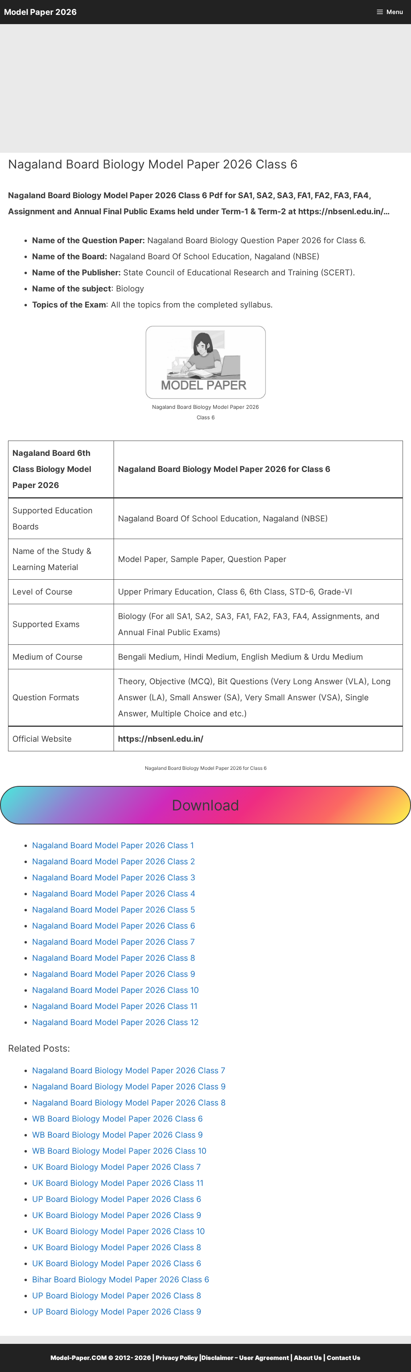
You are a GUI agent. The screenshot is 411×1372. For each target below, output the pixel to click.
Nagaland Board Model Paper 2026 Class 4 (113, 893)
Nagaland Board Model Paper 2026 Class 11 (114, 1006)
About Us (308, 1358)
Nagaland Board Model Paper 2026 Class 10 (115, 990)
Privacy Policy (177, 1358)
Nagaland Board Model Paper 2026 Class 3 (113, 877)
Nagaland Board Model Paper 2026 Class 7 (113, 942)
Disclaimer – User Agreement (245, 1358)
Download (205, 805)
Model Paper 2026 (40, 12)
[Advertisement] (205, 88)
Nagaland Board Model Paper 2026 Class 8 (113, 958)
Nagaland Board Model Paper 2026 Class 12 (115, 1022)
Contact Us (343, 1358)
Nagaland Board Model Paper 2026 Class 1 (113, 845)
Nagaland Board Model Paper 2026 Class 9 (113, 974)
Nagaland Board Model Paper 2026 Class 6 (113, 926)
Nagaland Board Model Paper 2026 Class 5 (113, 910)
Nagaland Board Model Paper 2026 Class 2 (113, 861)
